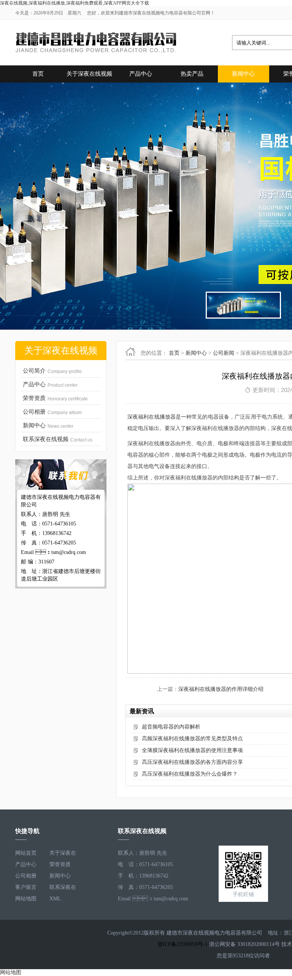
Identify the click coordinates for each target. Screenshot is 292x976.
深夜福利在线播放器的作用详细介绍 (220, 689)
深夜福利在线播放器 (151, 417)
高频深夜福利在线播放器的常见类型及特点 (192, 738)
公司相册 (25, 876)
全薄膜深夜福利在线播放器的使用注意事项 (192, 750)
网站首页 (25, 853)
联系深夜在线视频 (62, 888)
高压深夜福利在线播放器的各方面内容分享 (192, 762)
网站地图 (25, 898)
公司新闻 (223, 353)
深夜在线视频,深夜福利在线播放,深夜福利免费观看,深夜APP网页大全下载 (74, 3)
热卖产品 (192, 74)
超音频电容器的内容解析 (171, 727)
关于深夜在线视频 (89, 74)
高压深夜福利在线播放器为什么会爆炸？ (190, 774)
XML (55, 898)
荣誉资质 (60, 864)
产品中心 (140, 74)
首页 (38, 74)
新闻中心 (243, 74)
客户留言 (25, 887)
